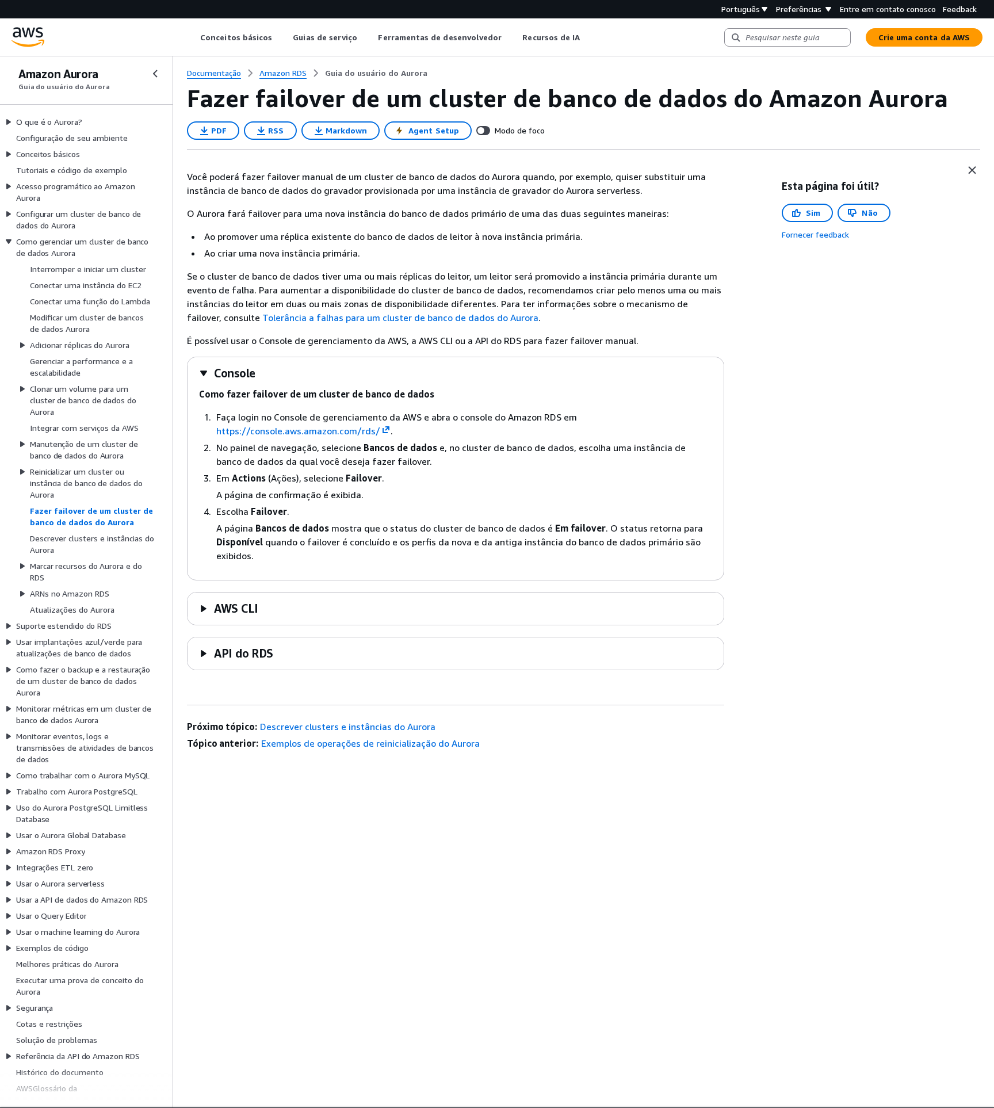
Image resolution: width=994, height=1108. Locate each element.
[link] (376, 73)
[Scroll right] (589, 37)
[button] (227, 373)
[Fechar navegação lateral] (155, 73)
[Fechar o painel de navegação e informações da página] (972, 170)
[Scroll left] (192, 37)
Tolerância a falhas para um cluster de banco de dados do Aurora (400, 317)
